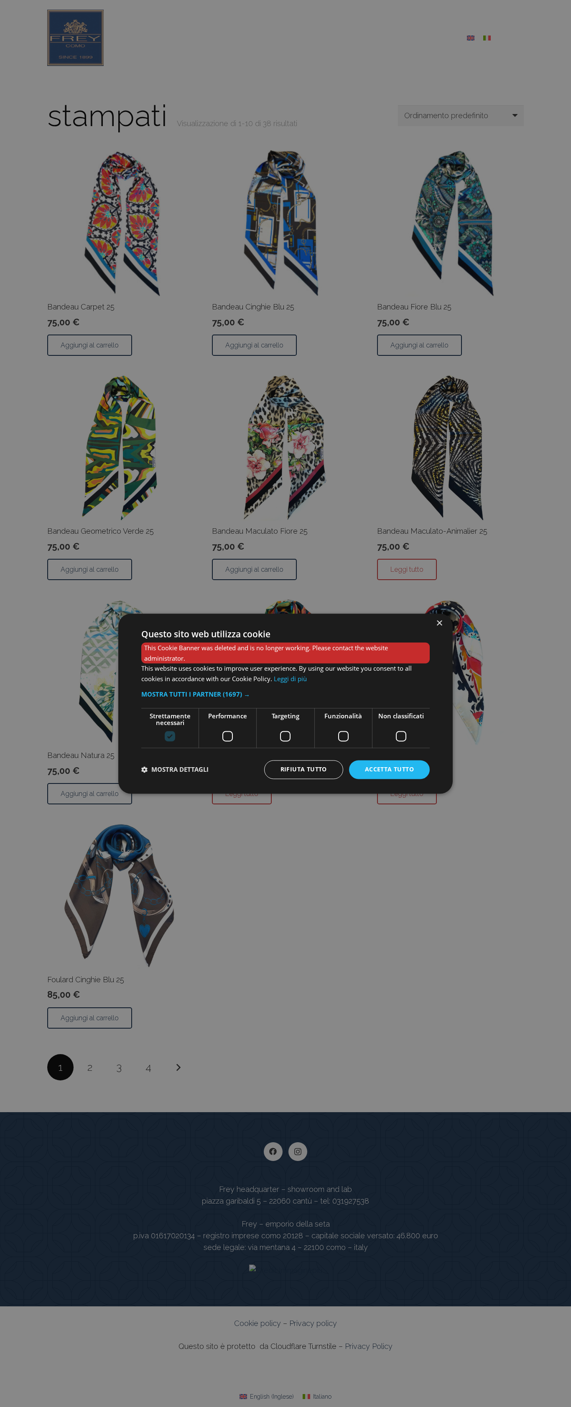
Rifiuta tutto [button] (303, 769)
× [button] (439, 623)
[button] (285, 694)
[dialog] (285, 703)
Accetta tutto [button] (389, 769)
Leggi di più (290, 679)
